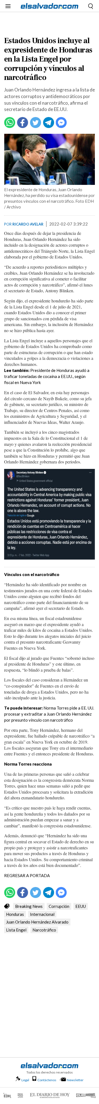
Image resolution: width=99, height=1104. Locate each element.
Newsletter (75, 1080)
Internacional (42, 914)
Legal (25, 1080)
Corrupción (59, 906)
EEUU (80, 906)
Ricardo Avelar (27, 224)
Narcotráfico (44, 929)
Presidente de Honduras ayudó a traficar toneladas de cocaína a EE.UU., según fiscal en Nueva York (46, 376)
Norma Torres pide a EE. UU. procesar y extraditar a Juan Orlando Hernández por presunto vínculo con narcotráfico (49, 713)
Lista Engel (16, 929)
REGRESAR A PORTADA (27, 875)
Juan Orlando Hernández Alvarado (37, 921)
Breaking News (29, 906)
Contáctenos (46, 1080)
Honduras (15, 914)
